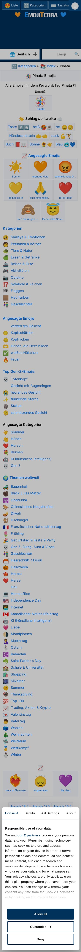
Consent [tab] (11, 813)
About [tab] (71, 813)
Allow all (40, 914)
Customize (38, 927)
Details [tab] (29, 813)
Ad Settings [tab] (50, 813)
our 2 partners (28, 835)
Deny (40, 939)
